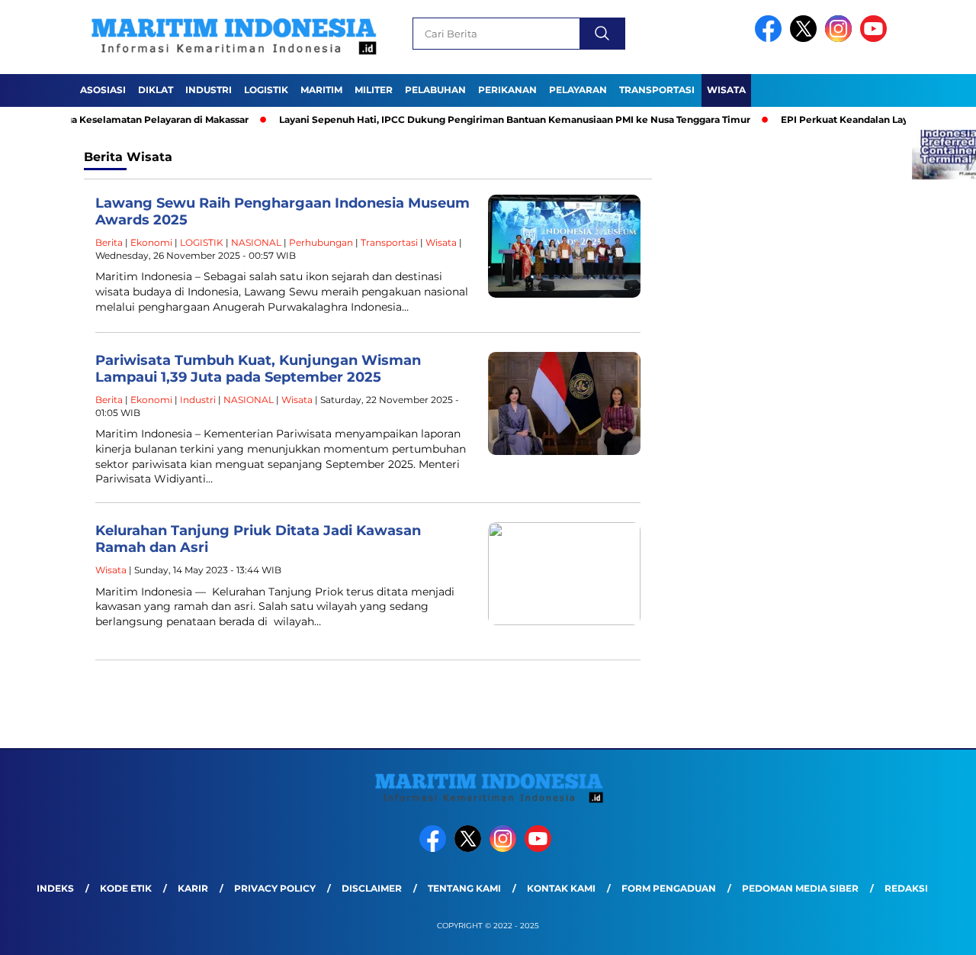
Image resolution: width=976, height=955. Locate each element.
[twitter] (806, 38)
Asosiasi (103, 89)
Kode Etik (126, 888)
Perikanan (507, 89)
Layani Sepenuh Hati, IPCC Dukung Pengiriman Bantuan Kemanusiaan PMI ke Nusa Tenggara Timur (489, 119)
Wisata (726, 89)
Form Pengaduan (668, 888)
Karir (193, 888)
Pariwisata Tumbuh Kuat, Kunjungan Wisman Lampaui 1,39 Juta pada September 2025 (258, 369)
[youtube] (876, 38)
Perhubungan (321, 242)
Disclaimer (372, 888)
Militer (374, 89)
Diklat (155, 89)
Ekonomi (151, 242)
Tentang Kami (464, 888)
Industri (208, 89)
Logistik (266, 89)
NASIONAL (256, 242)
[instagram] (841, 38)
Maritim (321, 89)
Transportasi (657, 89)
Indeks (55, 888)
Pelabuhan (435, 89)
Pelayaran (578, 89)
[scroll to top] (934, 931)
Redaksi (906, 888)
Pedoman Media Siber (800, 888)
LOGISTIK (201, 242)
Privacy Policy (275, 888)
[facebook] (771, 38)
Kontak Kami (561, 888)
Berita (109, 242)
